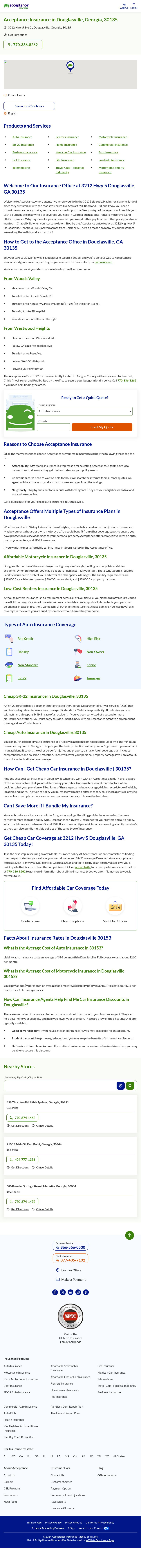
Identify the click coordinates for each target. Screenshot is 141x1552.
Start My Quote (102, 427)
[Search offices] (130, 1086)
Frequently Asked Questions (68, 1495)
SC (91, 1456)
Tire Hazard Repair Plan (65, 1413)
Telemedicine (21, 167)
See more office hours (29, 106)
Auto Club (10, 1413)
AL (5, 1456)
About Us (9, 1475)
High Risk (93, 639)
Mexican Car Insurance (71, 152)
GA (37, 1456)
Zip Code (42, 421)
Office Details (44, 1125)
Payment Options (61, 1488)
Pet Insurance (21, 160)
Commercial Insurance (113, 144)
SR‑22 (22, 678)
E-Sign (71, 1528)
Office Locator (107, 1475)
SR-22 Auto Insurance (17, 1392)
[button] (70, 67)
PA (83, 1456)
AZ (13, 1456)
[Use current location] (121, 1086)
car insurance (103, 262)
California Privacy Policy (100, 1522)
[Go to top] (129, 1235)
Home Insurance (66, 144)
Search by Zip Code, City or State (23, 1077)
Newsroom (10, 1501)
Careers (8, 1481)
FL (28, 1456)
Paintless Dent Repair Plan (67, 1406)
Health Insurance (14, 1419)
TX (107, 1456)
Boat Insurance (108, 152)
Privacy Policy (53, 1522)
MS (67, 1456)
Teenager (93, 678)
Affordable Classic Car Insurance (70, 1377)
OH (75, 1456)
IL (44, 1456)
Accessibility (58, 1501)
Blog (100, 1468)
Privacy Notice (73, 1522)
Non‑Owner (95, 652)
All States (119, 1456)
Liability (23, 652)
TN (99, 1456)
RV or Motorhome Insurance (21, 1379)
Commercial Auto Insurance (20, 1406)
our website (83, 867)
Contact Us (57, 1475)
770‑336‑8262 (25, 44)
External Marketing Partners (48, 1528)
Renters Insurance (67, 137)
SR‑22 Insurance (23, 144)
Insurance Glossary (62, 1508)
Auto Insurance (22, 137)
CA (21, 1456)
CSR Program (12, 1488)
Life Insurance (65, 160)
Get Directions (17, 34)
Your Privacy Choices (91, 1528)
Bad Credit (25, 639)
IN (51, 1456)
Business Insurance (24, 152)
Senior (91, 665)
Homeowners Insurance (65, 1390)
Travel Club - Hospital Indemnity (116, 1385)
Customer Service (61, 1481)
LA (58, 1456)
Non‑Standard (28, 665)
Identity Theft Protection (19, 1437)
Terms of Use (34, 1522)
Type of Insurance (46, 404)
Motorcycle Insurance (113, 137)
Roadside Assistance (112, 160)
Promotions (11, 1495)
